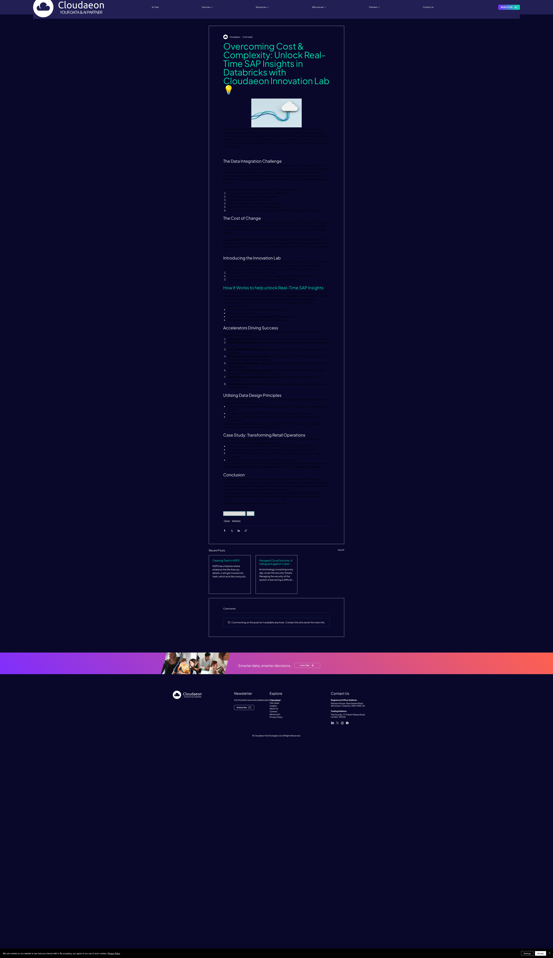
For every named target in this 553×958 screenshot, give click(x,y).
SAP (250, 513)
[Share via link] (245, 530)
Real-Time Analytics (234, 513)
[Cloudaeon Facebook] (347, 723)
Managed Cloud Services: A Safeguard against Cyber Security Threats (275, 562)
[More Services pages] (212, 7)
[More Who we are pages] (325, 7)
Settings (527, 953)
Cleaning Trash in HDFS (226, 560)
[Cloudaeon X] (337, 723)
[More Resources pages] (268, 7)
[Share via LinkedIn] (238, 530)
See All (341, 550)
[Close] (549, 953)
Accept (540, 953)
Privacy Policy (114, 953)
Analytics (236, 520)
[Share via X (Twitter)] (231, 530)
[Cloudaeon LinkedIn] (332, 723)
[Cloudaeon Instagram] (342, 723)
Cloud (227, 520)
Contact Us (340, 693)
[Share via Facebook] (224, 530)
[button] (244, 707)
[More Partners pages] (379, 7)
